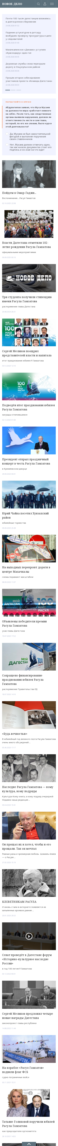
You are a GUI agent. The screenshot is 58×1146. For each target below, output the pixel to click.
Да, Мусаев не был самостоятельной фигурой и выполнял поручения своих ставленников (30, 136)
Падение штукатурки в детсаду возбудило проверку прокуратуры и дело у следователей (28, 35)
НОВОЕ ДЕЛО (12, 3)
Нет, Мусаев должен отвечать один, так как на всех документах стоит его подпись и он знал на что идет (31, 147)
